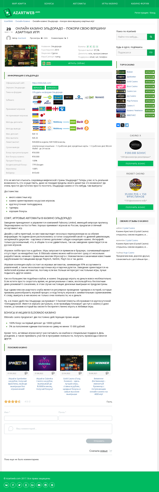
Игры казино (110, 3)
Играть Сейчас (76, 63)
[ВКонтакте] (118, 125)
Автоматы (79, 3)
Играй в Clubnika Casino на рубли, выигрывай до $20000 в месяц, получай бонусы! (44, 383)
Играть (149, 72)
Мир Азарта (19, 3)
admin (119, 228)
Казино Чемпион (135, 110)
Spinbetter (131, 76)
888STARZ (131, 115)
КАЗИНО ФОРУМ (140, 3)
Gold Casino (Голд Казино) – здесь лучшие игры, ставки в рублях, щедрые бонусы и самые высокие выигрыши (72, 386)
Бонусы (49, 3)
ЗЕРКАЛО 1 (38, 87)
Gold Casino (132, 81)
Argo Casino (128, 252)
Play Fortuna (132, 100)
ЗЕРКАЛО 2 (52, 87)
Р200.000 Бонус (135, 153)
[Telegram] (127, 125)
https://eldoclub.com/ (41, 83)
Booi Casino (132, 86)
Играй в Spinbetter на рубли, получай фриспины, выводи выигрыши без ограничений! (17, 383)
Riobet (130, 72)
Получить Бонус (135, 163)
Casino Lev (131, 91)
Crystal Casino (128, 228)
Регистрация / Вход (145, 13)
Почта (62, 412)
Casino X (130, 105)
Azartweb (22, 38)
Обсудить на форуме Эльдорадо (47, 92)
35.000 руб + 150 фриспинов (135, 195)
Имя (7, 412)
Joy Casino (131, 96)
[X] (122, 125)
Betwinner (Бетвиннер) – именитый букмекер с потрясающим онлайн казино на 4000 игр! (99, 386)
